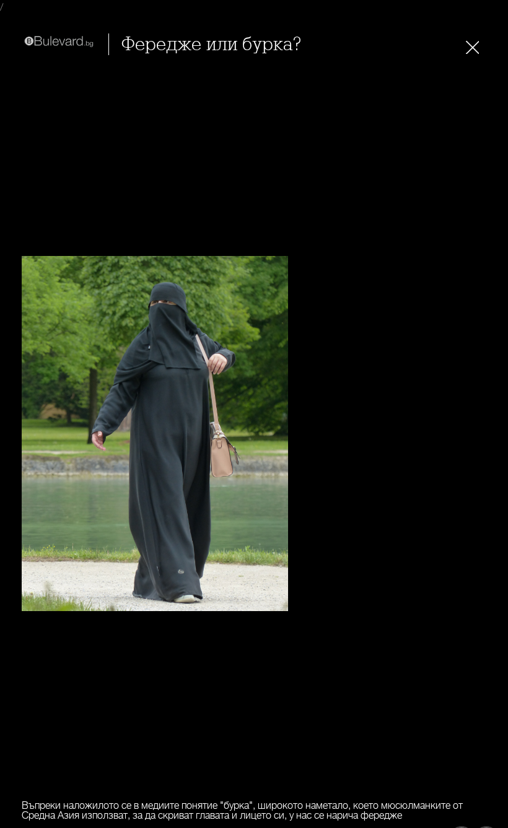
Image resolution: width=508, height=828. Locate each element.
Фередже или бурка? (211, 44)
